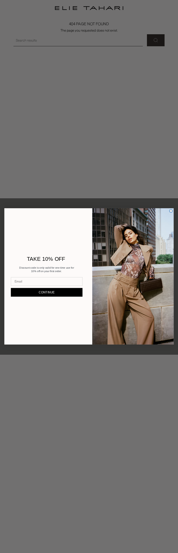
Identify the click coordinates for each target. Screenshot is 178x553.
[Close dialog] (171, 211)
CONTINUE (46, 292)
